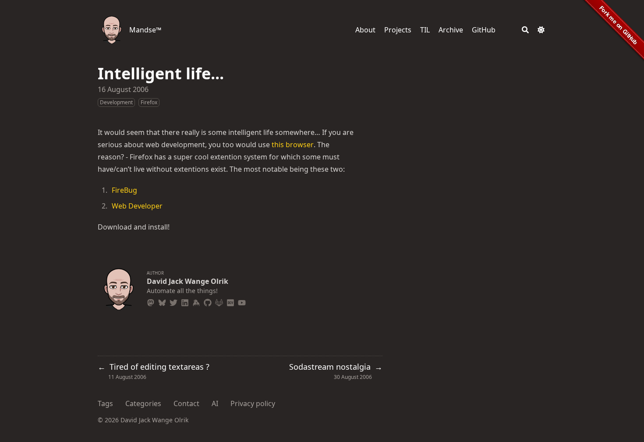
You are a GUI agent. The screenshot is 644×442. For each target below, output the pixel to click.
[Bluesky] (162, 301)
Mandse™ (145, 30)
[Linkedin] (185, 301)
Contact (186, 403)
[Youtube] (242, 301)
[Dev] (230, 301)
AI (215, 403)
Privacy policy (252, 403)
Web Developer (137, 206)
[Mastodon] (151, 301)
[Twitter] (173, 301)
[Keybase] (196, 301)
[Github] (208, 301)
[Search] (525, 29)
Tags (105, 403)
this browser (293, 144)
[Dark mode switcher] (541, 29)
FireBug (124, 190)
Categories (143, 403)
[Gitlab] (219, 301)
